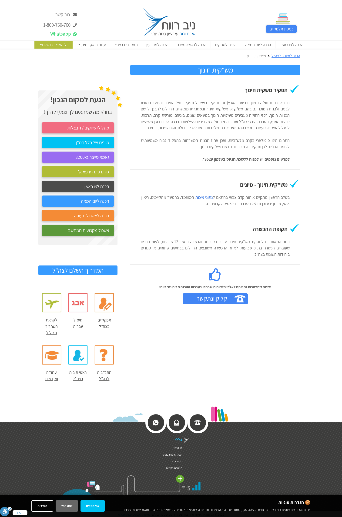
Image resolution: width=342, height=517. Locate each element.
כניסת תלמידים (281, 29)
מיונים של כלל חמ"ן (92, 142)
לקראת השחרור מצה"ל (51, 326)
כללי (178, 439)
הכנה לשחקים (226, 44)
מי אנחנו (177, 448)
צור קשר (63, 14)
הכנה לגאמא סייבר (191, 44)
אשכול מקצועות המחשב (88, 230)
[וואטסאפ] (155, 422)
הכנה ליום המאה (258, 44)
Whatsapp (61, 34)
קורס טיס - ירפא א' (93, 172)
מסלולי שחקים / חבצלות (88, 128)
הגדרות (42, 506)
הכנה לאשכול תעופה (91, 216)
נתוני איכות (204, 197)
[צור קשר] (176, 422)
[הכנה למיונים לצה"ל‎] (169, 21)
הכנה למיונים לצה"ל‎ (286, 55)
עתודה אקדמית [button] (93, 44)
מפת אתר (176, 461)
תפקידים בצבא (126, 44)
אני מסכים (92, 506)
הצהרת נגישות (174, 468)
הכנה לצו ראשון (291, 44)
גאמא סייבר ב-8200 (92, 157)
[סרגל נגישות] (6, 511)
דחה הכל (67, 506)
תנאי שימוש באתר (172, 455)
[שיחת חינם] (197, 422)
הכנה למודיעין (157, 44)
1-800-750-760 (57, 25)
